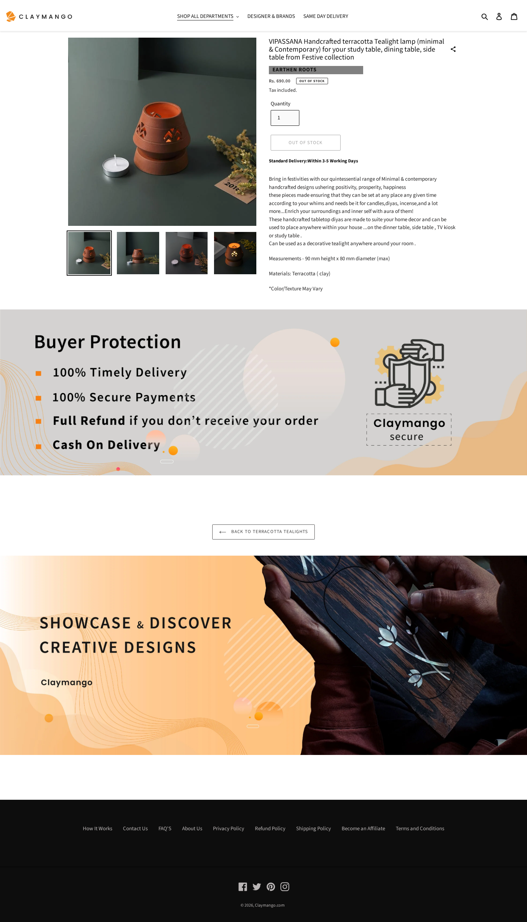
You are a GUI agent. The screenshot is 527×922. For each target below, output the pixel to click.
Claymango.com (270, 905)
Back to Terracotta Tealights (269, 531)
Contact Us (135, 828)
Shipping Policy (313, 828)
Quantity (280, 104)
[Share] (453, 49)
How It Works (97, 828)
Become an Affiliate (363, 828)
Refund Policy (270, 828)
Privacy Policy (228, 828)
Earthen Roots (294, 69)
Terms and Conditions (420, 828)
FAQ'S (164, 828)
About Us (192, 828)
